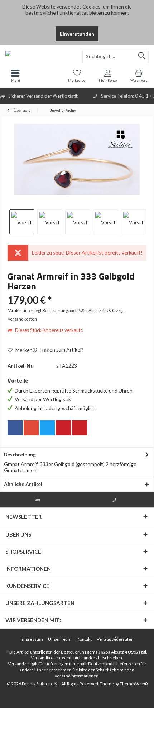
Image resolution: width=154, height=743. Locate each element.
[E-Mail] (79, 427)
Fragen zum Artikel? (61, 350)
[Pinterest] (63, 427)
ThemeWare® (134, 683)
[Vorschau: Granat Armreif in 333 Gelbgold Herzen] (21, 221)
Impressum (32, 639)
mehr (32, 470)
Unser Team (60, 639)
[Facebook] (15, 427)
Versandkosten (45, 657)
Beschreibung (20, 454)
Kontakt (84, 639)
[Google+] (31, 427)
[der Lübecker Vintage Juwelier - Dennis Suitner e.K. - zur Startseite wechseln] (38, 56)
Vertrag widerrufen (115, 639)
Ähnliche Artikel (23, 484)
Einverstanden (77, 34)
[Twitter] (47, 427)
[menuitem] (138, 75)
